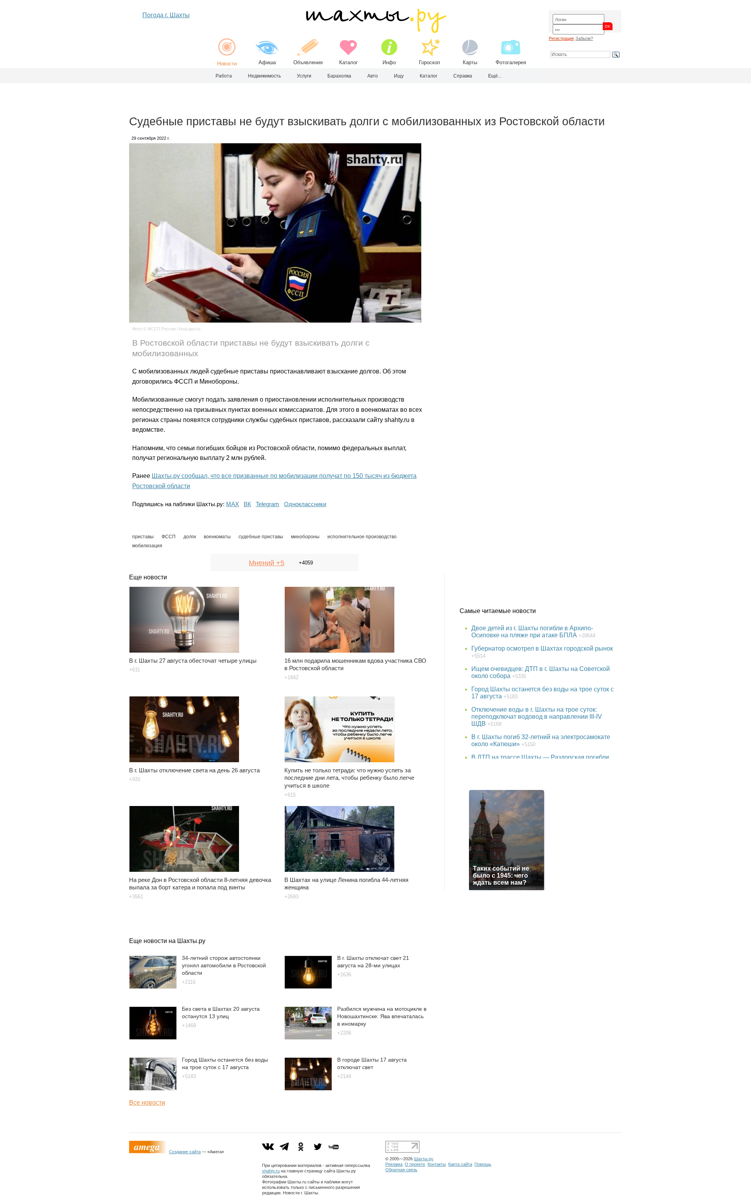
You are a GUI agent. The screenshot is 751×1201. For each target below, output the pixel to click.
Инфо (389, 62)
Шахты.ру (423, 1158)
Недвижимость (264, 76)
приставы (143, 536)
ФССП (169, 536)
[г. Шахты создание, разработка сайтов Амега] (149, 1151)
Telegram (267, 504)
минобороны (305, 536)
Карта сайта (460, 1164)
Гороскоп (429, 62)
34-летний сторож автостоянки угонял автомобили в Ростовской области (224, 965)
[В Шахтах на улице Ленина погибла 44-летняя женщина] (357, 835)
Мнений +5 (266, 563)
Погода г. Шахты (166, 15)
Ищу (399, 76)
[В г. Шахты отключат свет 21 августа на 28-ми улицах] (308, 986)
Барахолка (339, 76)
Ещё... (494, 76)
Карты (470, 62)
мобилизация (147, 545)
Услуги (304, 76)
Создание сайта (185, 1151)
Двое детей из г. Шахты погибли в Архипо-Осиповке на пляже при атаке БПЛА (532, 631)
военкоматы (217, 536)
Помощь (482, 1164)
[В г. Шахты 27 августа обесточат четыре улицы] (202, 616)
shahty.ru (271, 1171)
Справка (462, 76)
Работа (224, 76)
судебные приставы (261, 536)
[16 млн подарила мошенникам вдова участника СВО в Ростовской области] (357, 616)
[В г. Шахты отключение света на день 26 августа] (202, 725)
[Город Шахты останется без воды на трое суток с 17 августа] (153, 1088)
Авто (372, 76)
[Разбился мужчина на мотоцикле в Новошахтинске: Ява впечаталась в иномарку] (308, 1037)
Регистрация (561, 38)
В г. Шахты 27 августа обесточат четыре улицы (193, 660)
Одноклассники (305, 504)
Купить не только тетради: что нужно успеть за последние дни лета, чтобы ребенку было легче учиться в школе (349, 778)
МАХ (232, 504)
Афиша (267, 62)
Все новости (147, 1102)
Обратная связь (401, 1169)
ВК (247, 504)
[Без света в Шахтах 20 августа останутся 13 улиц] (153, 1037)
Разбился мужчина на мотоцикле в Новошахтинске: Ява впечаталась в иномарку (381, 1016)
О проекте (415, 1164)
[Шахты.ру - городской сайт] (376, 31)
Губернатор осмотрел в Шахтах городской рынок (542, 648)
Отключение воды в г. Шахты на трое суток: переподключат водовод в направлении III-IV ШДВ (536, 716)
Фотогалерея (511, 62)
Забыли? (584, 38)
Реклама (393, 1164)
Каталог (348, 62)
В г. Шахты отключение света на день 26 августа (194, 770)
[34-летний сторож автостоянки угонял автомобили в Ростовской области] (153, 986)
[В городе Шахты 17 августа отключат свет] (308, 1088)
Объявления (308, 62)
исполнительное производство (362, 536)
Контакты (437, 1164)
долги (189, 536)
